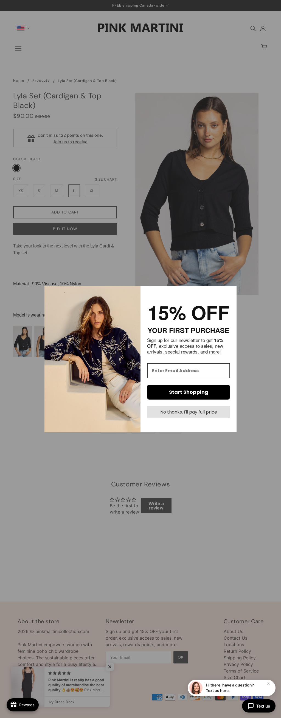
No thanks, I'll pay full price (188, 412)
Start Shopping (188, 392)
